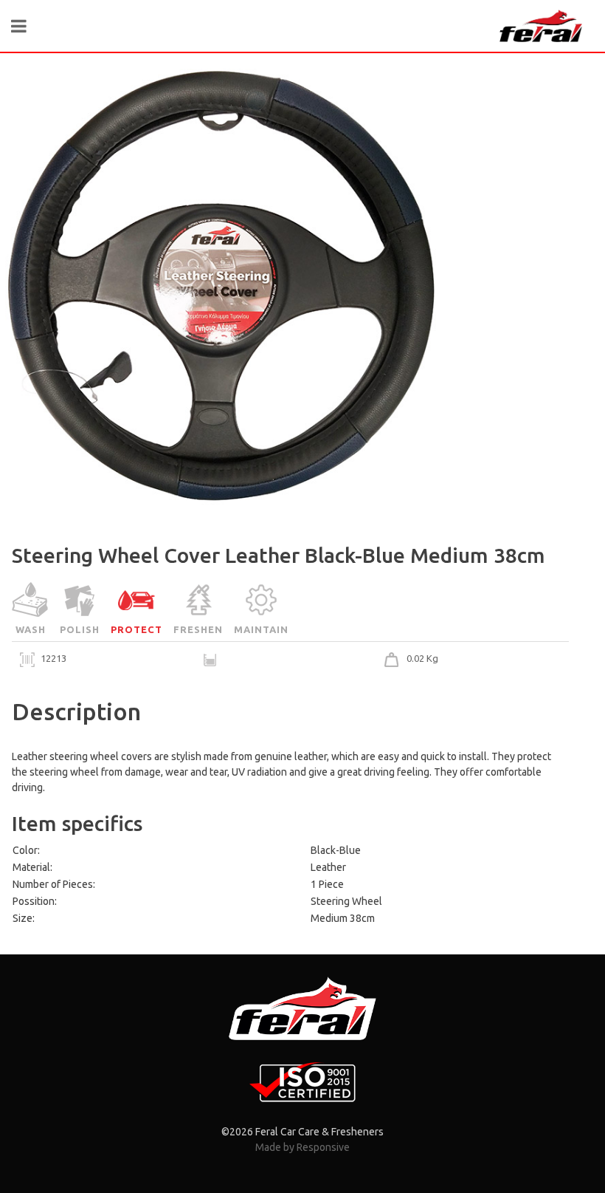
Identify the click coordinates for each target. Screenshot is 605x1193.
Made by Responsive (302, 1147)
